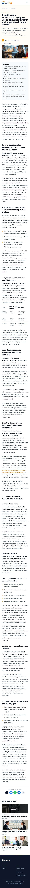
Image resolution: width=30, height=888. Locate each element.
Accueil (3, 8)
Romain (6, 40)
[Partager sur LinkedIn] (19, 792)
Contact (3, 868)
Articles (8, 8)
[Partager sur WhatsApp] (15, 792)
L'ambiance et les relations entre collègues (15, 94)
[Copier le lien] (23, 792)
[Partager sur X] (6, 792)
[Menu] (26, 2)
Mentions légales (20, 868)
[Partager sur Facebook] (11, 792)
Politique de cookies (21, 875)
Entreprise (13, 8)
